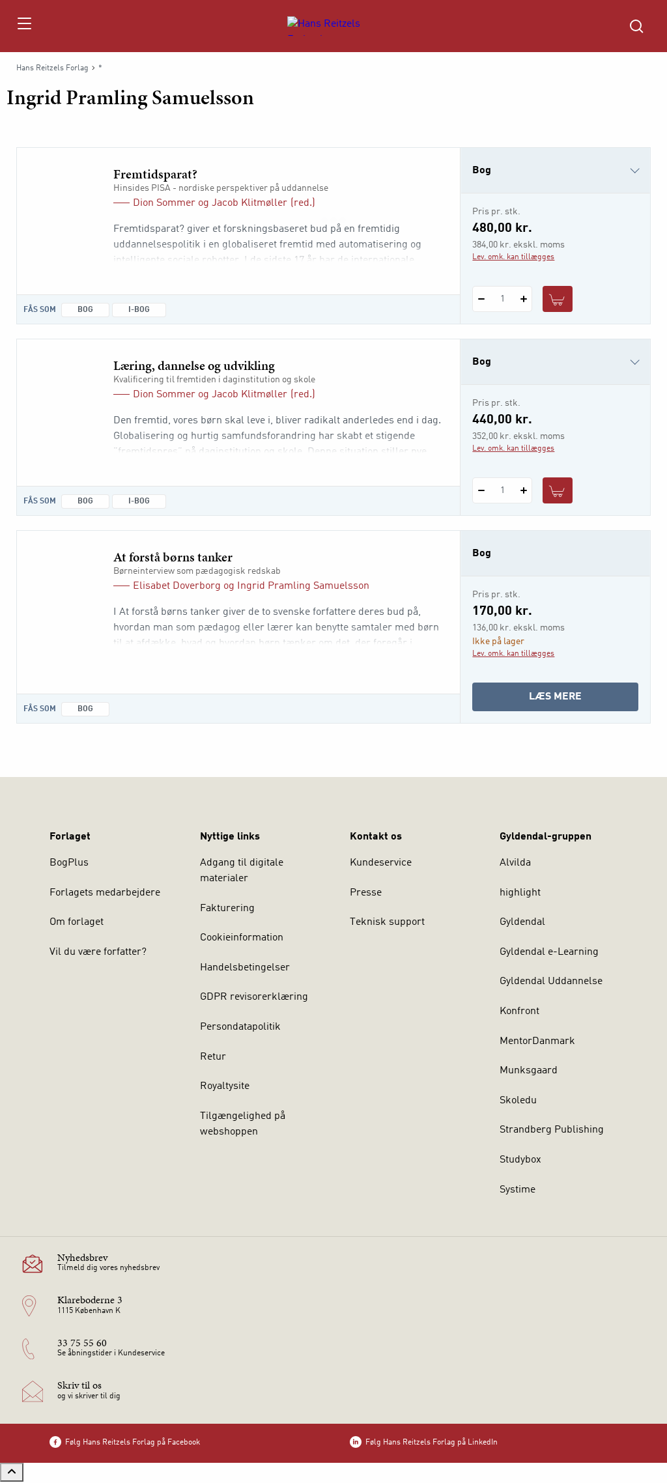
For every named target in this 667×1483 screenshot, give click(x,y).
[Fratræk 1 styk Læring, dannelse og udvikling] (481, 490)
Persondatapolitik (240, 1027)
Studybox (520, 1160)
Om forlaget (77, 922)
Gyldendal (522, 922)
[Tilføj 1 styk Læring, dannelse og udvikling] (523, 490)
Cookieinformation (241, 938)
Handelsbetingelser (245, 968)
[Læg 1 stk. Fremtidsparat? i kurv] (558, 299)
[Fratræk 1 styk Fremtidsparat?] (481, 299)
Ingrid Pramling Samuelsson (303, 586)
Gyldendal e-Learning (549, 952)
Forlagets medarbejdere (105, 893)
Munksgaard (529, 1071)
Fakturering (227, 908)
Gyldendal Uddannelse (551, 981)
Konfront (519, 1011)
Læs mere (575, 701)
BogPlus (69, 863)
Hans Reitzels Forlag (52, 68)
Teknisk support (387, 922)
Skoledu (518, 1100)
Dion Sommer (164, 203)
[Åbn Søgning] (636, 26)
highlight (520, 893)
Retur (213, 1057)
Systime (517, 1190)
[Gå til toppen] (11, 1472)
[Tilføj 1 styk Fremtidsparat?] (523, 299)
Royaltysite (224, 1086)
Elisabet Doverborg (177, 586)
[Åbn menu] (23, 26)
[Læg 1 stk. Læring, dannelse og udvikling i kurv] (558, 490)
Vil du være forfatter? (98, 952)
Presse (366, 893)
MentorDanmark (537, 1041)
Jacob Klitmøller (249, 203)
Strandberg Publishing (552, 1130)
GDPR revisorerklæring (254, 997)
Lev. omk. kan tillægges (513, 257)
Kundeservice (381, 863)
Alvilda (515, 863)
